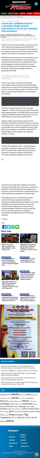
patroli (28, 406)
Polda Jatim (11, 409)
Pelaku (32, 406)
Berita (15, 394)
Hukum (25, 401)
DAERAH (22, 13)
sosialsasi (19, 415)
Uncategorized (19, 17)
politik (17, 409)
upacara (3, 421)
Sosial (12, 414)
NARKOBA (10, 406)
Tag (26, 414)
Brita (29, 395)
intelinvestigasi (33, 401)
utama (10, 420)
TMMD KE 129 (22, 418)
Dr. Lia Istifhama (28, 398)
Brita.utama (34, 395)
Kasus (20, 404)
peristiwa (3, 409)
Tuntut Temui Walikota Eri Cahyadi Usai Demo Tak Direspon (19, 370)
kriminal (2, 406)
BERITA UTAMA (13, 13)
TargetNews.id (6, 417)
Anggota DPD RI (6, 395)
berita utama (23, 395)
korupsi (35, 404)
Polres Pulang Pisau (30, 409)
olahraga (22, 406)
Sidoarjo (6, 415)
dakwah (21, 398)
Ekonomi (4, 401)
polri (11, 411)
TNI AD (34, 418)
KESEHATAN (25, 446)
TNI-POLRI (11, 17)
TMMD (15, 417)
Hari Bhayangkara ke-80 (15, 401)
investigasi (5, 404)
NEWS (16, 406)
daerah (15, 397)
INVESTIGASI (13, 443)
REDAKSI (4, 13)
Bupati (1, 398)
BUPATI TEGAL (7, 398)
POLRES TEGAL (4, 411)
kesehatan (27, 404)
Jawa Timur (14, 404)
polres (20, 409)
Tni (29, 418)
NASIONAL (4, 17)
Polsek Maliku (18, 411)
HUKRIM (29, 13)
